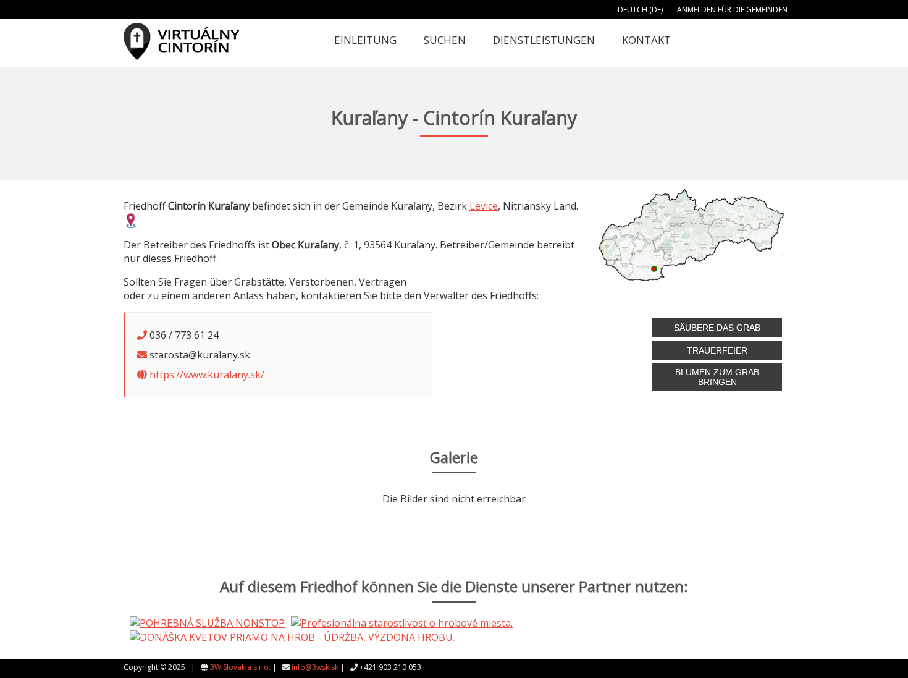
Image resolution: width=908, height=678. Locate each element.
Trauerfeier (717, 350)
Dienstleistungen (544, 40)
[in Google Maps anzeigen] (131, 219)
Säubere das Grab (717, 328)
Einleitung (365, 40)
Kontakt (646, 40)
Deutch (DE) (640, 9)
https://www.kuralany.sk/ (206, 374)
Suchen (445, 40)
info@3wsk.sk (315, 667)
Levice (483, 206)
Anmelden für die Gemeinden (732, 9)
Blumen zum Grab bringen (717, 377)
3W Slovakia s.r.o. (240, 667)
